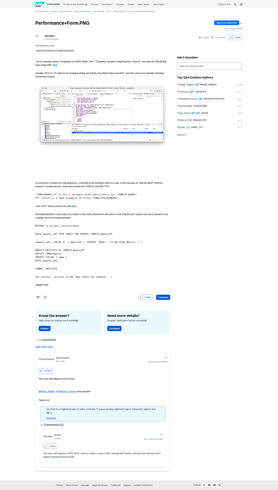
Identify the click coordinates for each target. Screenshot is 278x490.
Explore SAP (224, 4)
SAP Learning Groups (82, 11)
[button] (230, 37)
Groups (94, 4)
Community (53, 4)
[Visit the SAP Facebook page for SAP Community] (204, 485)
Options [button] (241, 23)
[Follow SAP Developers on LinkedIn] (219, 485)
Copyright (84, 485)
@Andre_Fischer (67, 391)
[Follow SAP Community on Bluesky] (209, 485)
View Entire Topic (44, 347)
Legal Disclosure (100, 485)
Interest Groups (65, 11)
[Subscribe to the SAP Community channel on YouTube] (214, 485)
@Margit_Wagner (46, 391)
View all (181, 135)
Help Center (143, 4)
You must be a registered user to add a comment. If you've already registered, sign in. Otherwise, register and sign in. (100, 411)
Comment (163, 297)
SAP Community (41, 11)
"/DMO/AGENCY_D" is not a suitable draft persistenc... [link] (134, 11)
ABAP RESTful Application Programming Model (55, 51)
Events (131, 4)
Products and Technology (76, 4)
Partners (120, 4)
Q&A (108, 11)
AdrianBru (50, 36)
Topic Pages (158, 4)
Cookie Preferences (143, 485)
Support (127, 485)
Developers (107, 4)
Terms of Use (72, 485)
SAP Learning (99, 11)
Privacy (59, 485)
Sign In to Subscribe (226, 23)
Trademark (115, 485)
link (55, 65)
